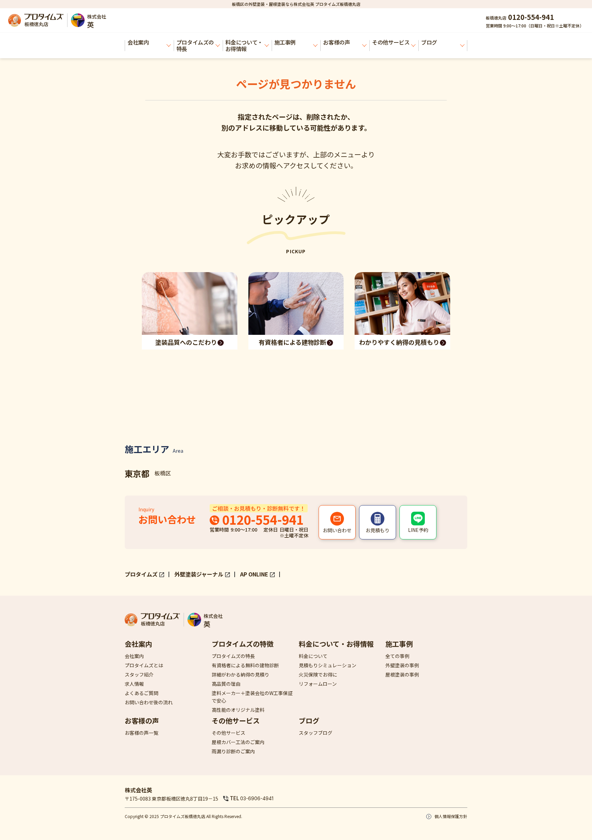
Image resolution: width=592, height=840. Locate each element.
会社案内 (138, 42)
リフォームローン (318, 683)
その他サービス (390, 42)
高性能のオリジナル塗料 (238, 709)
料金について (313, 656)
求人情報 (134, 683)
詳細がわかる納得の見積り (240, 674)
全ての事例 (397, 656)
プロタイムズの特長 (195, 45)
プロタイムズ (141, 574)
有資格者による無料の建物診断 (245, 665)
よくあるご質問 (141, 693)
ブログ (429, 42)
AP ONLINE (254, 574)
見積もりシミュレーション (327, 665)
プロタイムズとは (144, 665)
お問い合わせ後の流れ (149, 702)
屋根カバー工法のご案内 (238, 742)
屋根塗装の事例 (402, 674)
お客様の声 (336, 42)
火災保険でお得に (318, 674)
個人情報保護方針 (450, 816)
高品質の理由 (226, 683)
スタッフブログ (315, 732)
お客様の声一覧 (141, 732)
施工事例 (285, 42)
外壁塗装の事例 (402, 665)
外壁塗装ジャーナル (198, 574)
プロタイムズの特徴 (242, 644)
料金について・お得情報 (244, 45)
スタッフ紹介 (139, 674)
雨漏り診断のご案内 (233, 751)
